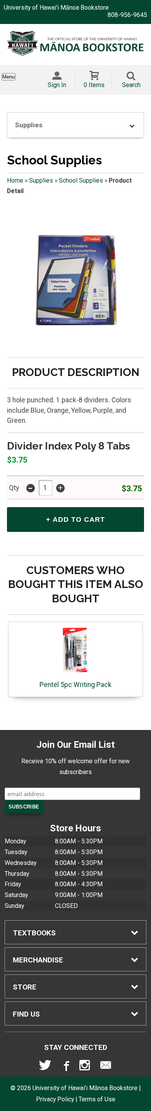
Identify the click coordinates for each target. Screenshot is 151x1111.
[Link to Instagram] (85, 1067)
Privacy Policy (55, 1099)
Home (15, 180)
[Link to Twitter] (45, 1067)
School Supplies (81, 180)
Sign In (57, 85)
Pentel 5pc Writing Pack (75, 685)
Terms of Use (97, 1099)
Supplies (41, 180)
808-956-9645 (127, 15)
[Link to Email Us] (106, 1067)
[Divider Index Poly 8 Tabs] (75, 280)
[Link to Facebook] (65, 1067)
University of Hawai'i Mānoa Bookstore (56, 7)
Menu (8, 77)
